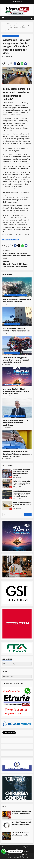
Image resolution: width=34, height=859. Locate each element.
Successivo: (15, 263)
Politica (6, 415)
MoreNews (16, 857)
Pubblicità (20, 851)
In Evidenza (24, 294)
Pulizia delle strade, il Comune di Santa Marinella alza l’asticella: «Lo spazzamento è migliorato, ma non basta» (17, 453)
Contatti (26, 851)
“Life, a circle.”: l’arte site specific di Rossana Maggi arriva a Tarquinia (21, 823)
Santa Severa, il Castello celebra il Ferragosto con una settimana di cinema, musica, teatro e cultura (15, 391)
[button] (2, 18)
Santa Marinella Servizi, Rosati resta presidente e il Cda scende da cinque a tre (16, 329)
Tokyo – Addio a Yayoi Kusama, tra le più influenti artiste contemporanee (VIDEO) (21, 812)
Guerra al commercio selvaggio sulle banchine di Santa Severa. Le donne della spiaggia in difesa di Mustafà (15, 359)
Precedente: (16, 254)
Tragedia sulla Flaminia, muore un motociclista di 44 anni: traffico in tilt (7, 505)
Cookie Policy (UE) (9, 851)
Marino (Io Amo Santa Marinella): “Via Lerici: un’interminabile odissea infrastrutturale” (15, 422)
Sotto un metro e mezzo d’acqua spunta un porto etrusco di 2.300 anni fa (16, 300)
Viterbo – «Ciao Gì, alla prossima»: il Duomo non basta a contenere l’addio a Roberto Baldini (7, 483)
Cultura (4, 806)
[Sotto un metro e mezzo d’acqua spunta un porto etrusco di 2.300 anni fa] (17, 287)
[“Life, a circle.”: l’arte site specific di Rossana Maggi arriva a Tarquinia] (6, 825)
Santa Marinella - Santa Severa (10, 36)
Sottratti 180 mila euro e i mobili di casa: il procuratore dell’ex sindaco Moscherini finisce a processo (7, 473)
